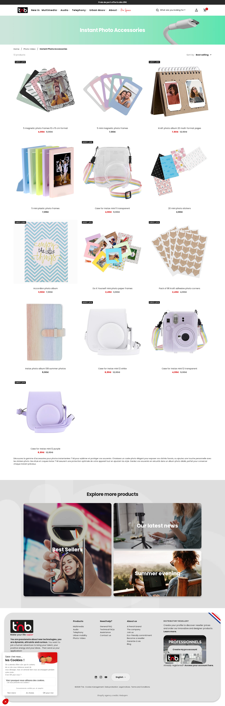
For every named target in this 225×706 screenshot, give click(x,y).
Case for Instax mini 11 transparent (112, 208)
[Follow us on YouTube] (106, 677)
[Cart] (204, 10)
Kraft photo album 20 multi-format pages (179, 128)
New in (35, 10)
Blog (129, 644)
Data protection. (111, 687)
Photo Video (30, 49)
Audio (64, 10)
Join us (130, 632)
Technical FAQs (107, 629)
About (113, 10)
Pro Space (126, 11)
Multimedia (49, 10)
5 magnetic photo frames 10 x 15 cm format (45, 128)
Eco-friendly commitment (139, 635)
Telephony (79, 10)
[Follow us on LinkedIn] (96, 677)
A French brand (134, 626)
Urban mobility (80, 635)
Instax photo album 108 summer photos (45, 368)
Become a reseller (136, 638)
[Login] (196, 10)
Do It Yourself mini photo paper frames (112, 288)
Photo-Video (79, 638)
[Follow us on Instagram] (101, 677)
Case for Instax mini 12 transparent (179, 368)
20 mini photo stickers (179, 208)
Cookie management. (94, 687)
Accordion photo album (45, 288)
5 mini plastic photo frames (45, 208)
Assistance (105, 632)
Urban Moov (97, 10)
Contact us (105, 635)
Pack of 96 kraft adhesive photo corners (179, 288)
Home (16, 49)
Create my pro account (185, 649)
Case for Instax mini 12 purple (45, 448)
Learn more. (170, 631)
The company (133, 629)
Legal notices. (125, 687)
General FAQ (106, 626)
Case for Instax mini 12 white (112, 368)
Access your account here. (199, 665)
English (119, 677)
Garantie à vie (134, 641)
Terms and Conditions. (140, 687)
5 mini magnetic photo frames (112, 128)
